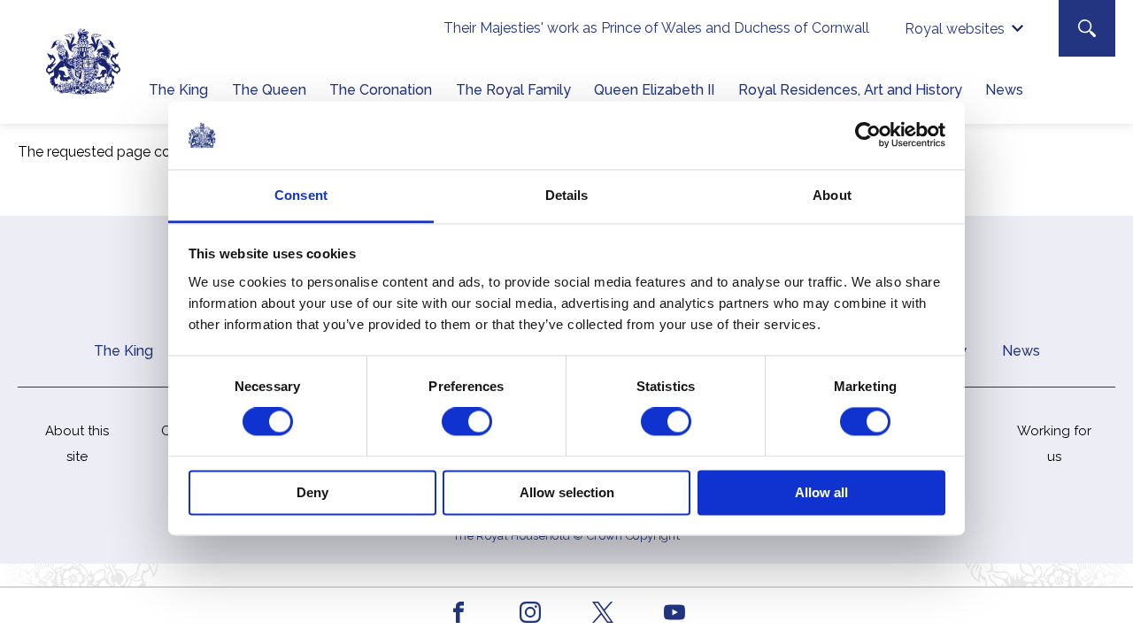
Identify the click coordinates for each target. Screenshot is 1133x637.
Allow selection (567, 492)
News (1004, 89)
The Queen (269, 89)
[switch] (467, 422)
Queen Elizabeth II (654, 89)
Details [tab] (567, 195)
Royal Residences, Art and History (850, 89)
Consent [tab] (301, 195)
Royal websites (955, 28)
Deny (312, 492)
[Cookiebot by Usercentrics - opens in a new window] (867, 135)
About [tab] (832, 195)
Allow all (821, 492)
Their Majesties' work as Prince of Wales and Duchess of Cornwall (656, 27)
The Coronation (380, 89)
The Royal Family (513, 89)
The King (178, 89)
